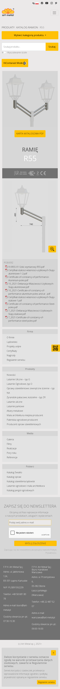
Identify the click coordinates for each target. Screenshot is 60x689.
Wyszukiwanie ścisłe (17, 52)
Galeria (10, 439)
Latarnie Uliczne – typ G (18, 379)
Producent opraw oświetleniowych (24, 424)
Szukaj (52, 46)
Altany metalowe (15, 410)
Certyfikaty (12, 350)
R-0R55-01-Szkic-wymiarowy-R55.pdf (26, 266)
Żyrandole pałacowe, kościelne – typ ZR (26, 397)
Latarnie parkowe (15, 406)
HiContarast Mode (13, 63)
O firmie (10, 337)
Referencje (12, 457)
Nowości (11, 374)
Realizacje (12, 448)
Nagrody (11, 355)
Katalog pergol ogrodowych (20, 490)
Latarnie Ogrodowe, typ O (19, 383)
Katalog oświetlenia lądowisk (21, 481)
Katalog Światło (14, 472)
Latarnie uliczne (14, 401)
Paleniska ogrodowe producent (22, 419)
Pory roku (11, 452)
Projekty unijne (14, 346)
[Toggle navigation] (54, 13)
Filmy (9, 443)
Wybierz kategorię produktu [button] (29, 35)
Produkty (8, 27)
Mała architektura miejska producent (25, 415)
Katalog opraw (14, 476)
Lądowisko (12, 341)
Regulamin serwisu (16, 359)
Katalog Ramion (27, 27)
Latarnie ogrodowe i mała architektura (26, 485)
